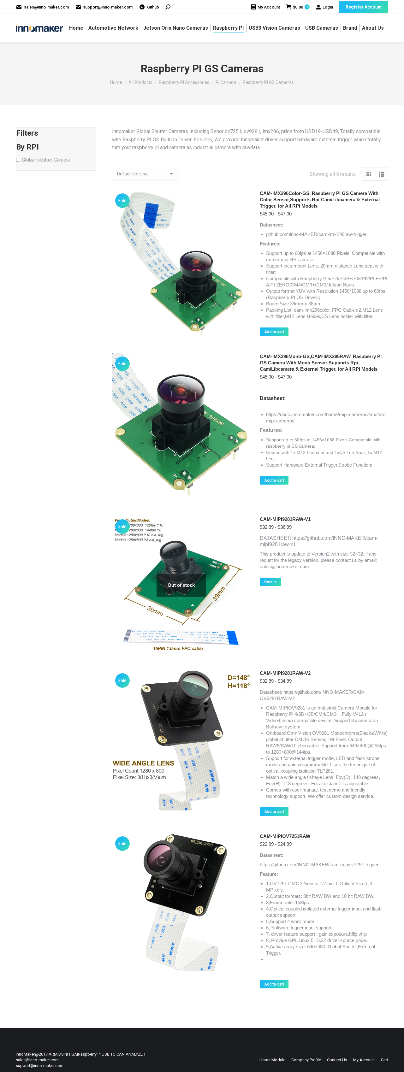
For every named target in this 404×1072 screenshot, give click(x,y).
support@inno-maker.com (108, 7)
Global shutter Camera (46, 160)
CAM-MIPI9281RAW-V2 (285, 673)
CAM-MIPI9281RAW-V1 (285, 519)
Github (153, 7)
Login (328, 7)
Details (270, 582)
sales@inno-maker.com (46, 7)
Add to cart (274, 332)
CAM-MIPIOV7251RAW (285, 836)
